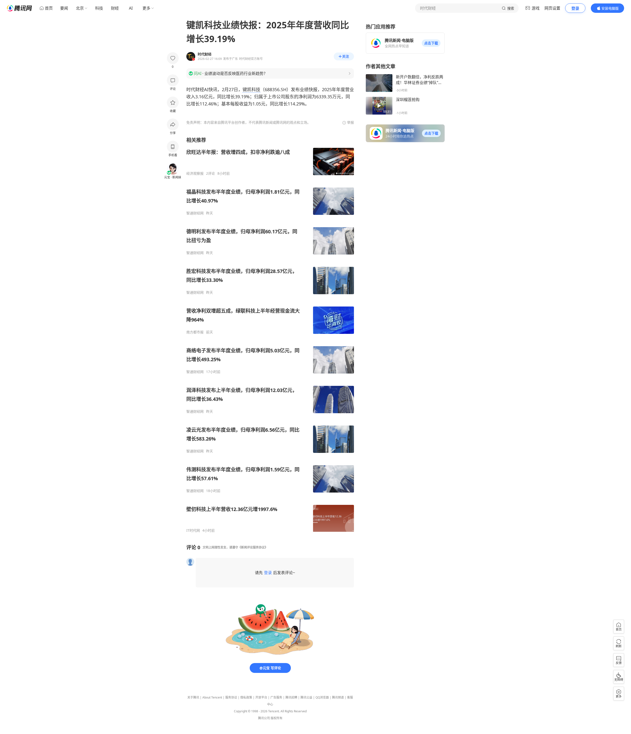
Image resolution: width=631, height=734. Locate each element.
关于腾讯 (193, 697)
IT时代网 (193, 530)
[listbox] (270, 334)
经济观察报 (195, 173)
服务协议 (231, 697)
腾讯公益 (306, 697)
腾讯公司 (264, 718)
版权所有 (276, 718)
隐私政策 (246, 697)
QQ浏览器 (322, 697)
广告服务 (276, 697)
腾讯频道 (338, 697)
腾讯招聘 (291, 697)
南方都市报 (195, 332)
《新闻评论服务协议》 (253, 547)
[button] (431, 43)
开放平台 (261, 697)
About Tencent (212, 697)
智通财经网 (195, 213)
